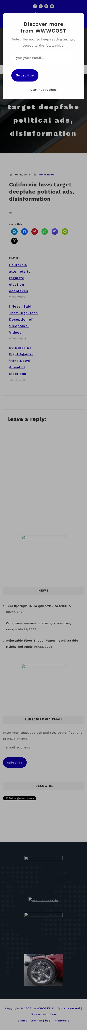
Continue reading (43, 89)
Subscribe (25, 75)
